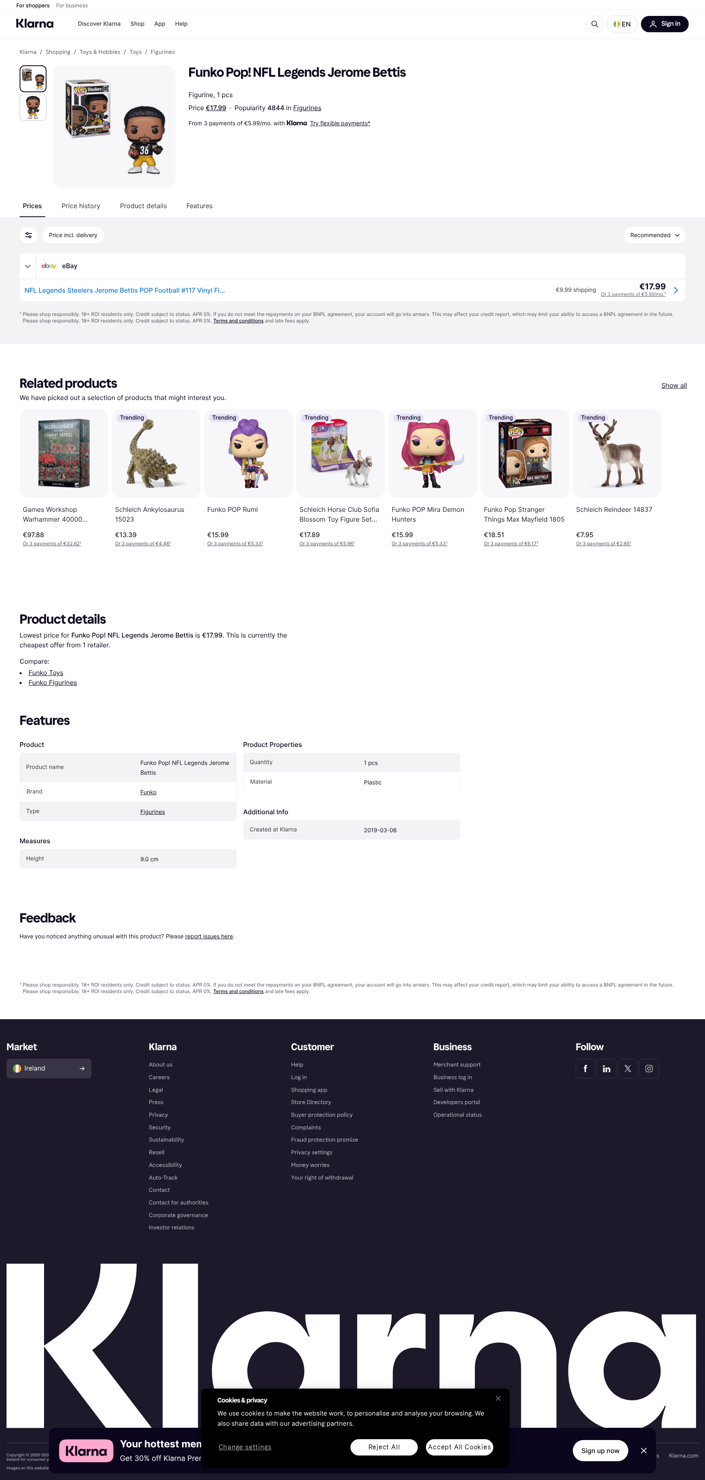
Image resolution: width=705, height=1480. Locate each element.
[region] (355, 1428)
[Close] (498, 1398)
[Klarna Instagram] (649, 1068)
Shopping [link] (58, 52)
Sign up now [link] (600, 1451)
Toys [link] (135, 52)
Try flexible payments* (340, 123)
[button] (622, 24)
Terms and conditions (238, 321)
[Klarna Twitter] (628, 1068)
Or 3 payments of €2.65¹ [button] (603, 543)
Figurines (307, 108)
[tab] (32, 205)
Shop (138, 23)
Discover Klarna (99, 23)
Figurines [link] (163, 52)
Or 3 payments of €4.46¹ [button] (143, 543)
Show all (674, 385)
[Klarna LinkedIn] (606, 1068)
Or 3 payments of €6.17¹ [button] (511, 543)
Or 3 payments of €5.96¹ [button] (327, 543)
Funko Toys (46, 673)
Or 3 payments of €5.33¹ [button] (235, 543)
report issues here (209, 936)
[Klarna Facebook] (585, 1068)
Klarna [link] (28, 52)
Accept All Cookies (459, 1447)
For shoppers (33, 5)
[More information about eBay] (28, 266)
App (159, 23)
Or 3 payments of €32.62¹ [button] (52, 543)
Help (181, 23)
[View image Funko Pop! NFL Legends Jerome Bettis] (33, 78)
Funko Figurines (53, 682)
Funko (148, 792)
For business (72, 5)
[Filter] (29, 235)
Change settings (245, 1447)
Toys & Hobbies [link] (100, 52)
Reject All (384, 1447)
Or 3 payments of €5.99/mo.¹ (633, 294)
